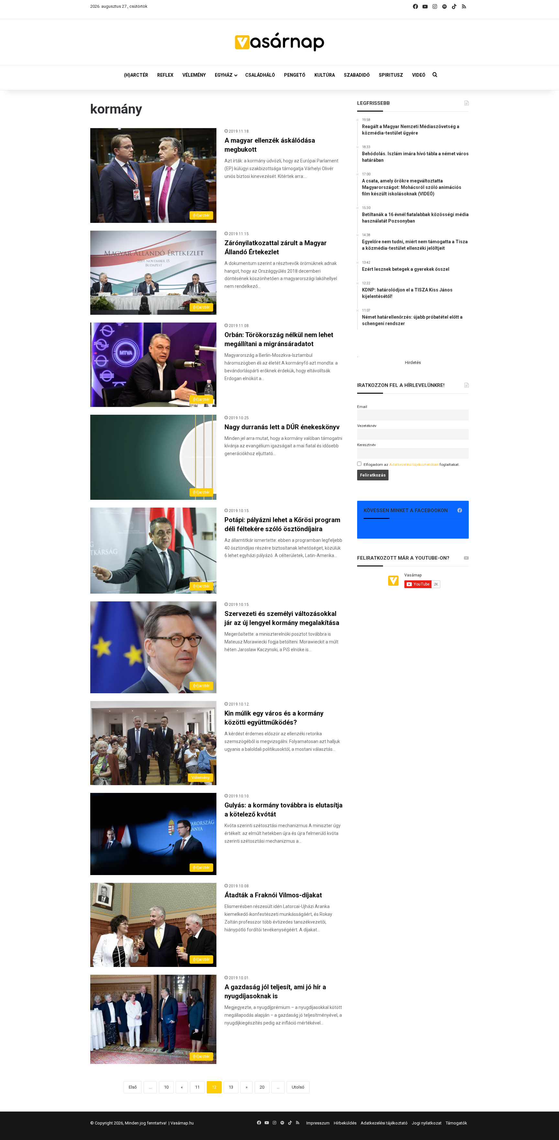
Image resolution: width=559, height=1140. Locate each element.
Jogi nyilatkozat (427, 1123)
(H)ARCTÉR (136, 75)
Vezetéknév (367, 425)
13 (231, 1087)
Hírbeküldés (345, 1123)
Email (362, 406)
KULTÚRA (324, 75)
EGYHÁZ (224, 75)
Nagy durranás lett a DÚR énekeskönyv (282, 427)
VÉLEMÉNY (194, 75)
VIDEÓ (418, 75)
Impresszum (318, 1123)
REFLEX (165, 75)
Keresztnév (366, 445)
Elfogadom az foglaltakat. (412, 464)
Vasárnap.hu (182, 1123)
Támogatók (456, 1123)
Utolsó (298, 1087)
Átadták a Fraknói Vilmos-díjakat (273, 895)
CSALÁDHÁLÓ (260, 75)
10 (166, 1087)
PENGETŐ (294, 75)
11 (197, 1087)
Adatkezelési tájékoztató (384, 1123)
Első (133, 1087)
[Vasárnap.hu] (279, 42)
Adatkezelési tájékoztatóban (414, 464)
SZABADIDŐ (357, 75)
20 (262, 1087)
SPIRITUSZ (391, 75)
